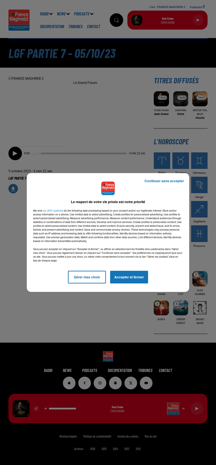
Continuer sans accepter (164, 180)
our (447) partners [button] (53, 210)
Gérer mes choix (87, 277)
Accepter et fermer (129, 277)
